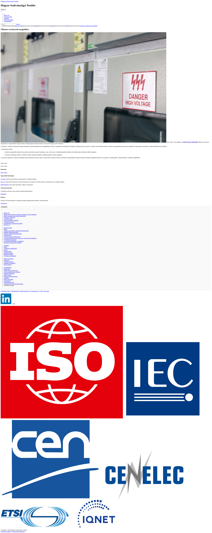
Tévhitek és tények (9, 222)
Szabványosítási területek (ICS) (12, 236)
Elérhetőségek (7, 251)
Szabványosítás (8, 227)
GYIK (41, 291)
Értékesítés (3, 194)
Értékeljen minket (8, 254)
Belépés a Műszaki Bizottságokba (13, 233)
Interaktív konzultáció (9, 263)
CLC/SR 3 (3, 179)
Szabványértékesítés (9, 273)
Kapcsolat (46, 291)
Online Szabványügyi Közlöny (12, 272)
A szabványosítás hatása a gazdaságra (14, 241)
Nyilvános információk (10, 256)
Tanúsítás (6, 245)
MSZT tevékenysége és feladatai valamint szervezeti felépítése (20, 214)
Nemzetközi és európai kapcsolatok (13, 223)
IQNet (5, 250)
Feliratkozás (4, 203)
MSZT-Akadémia (8, 258)
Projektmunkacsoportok (10, 239)
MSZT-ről (6, 213)
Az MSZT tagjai (8, 219)
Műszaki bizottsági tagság (10, 276)
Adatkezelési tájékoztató (18, 531)
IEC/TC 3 (3, 182)
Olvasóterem (7, 281)
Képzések (6, 260)
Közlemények (7, 235)
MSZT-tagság (7, 275)
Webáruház (7, 269)
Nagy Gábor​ (4, 172)
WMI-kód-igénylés (9, 282)
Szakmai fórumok (8, 261)
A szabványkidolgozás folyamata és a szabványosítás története (20, 238)
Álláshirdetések (15, 291)
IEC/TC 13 (7, 225)
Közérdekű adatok (5, 291)
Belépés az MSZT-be (9, 217)
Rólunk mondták (8, 253)
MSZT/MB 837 (5, 184)
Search (18, 24)
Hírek (5, 229)
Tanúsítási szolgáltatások (10, 248)
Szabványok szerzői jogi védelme (12, 242)
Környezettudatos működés (11, 220)
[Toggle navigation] (1, 11)
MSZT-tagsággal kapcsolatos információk (15, 216)
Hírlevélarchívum (24, 291)
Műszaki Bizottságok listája (11, 232)
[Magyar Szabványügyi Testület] (9, 1)
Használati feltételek (6, 531)
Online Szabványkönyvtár (11, 270)
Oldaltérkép (4, 206)
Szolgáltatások (8, 267)
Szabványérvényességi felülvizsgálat (13, 284)
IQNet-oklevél (8, 264)
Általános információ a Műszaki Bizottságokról (16, 230)
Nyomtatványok (34, 291)
